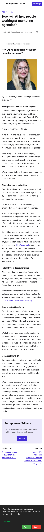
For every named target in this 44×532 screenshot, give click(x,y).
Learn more (7, 522)
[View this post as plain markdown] (37, 32)
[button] (3, 3)
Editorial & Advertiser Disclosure (18, 44)
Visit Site (22, 438)
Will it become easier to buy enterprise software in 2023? (10, 455)
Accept (26, 527)
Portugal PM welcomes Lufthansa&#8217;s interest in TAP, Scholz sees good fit (33, 458)
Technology (37, 4)
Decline (36, 527)
